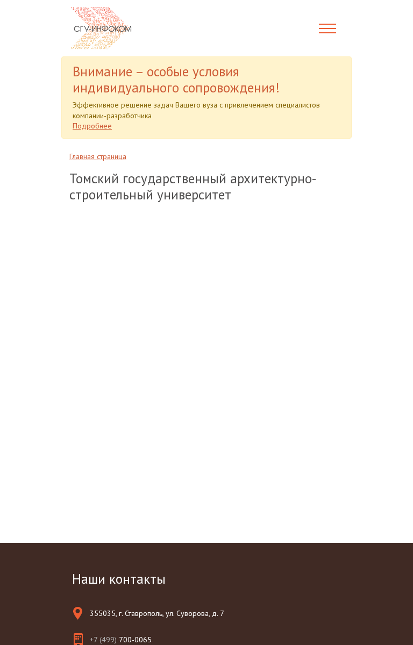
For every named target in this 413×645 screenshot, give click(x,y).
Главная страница (97, 156)
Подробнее (92, 126)
